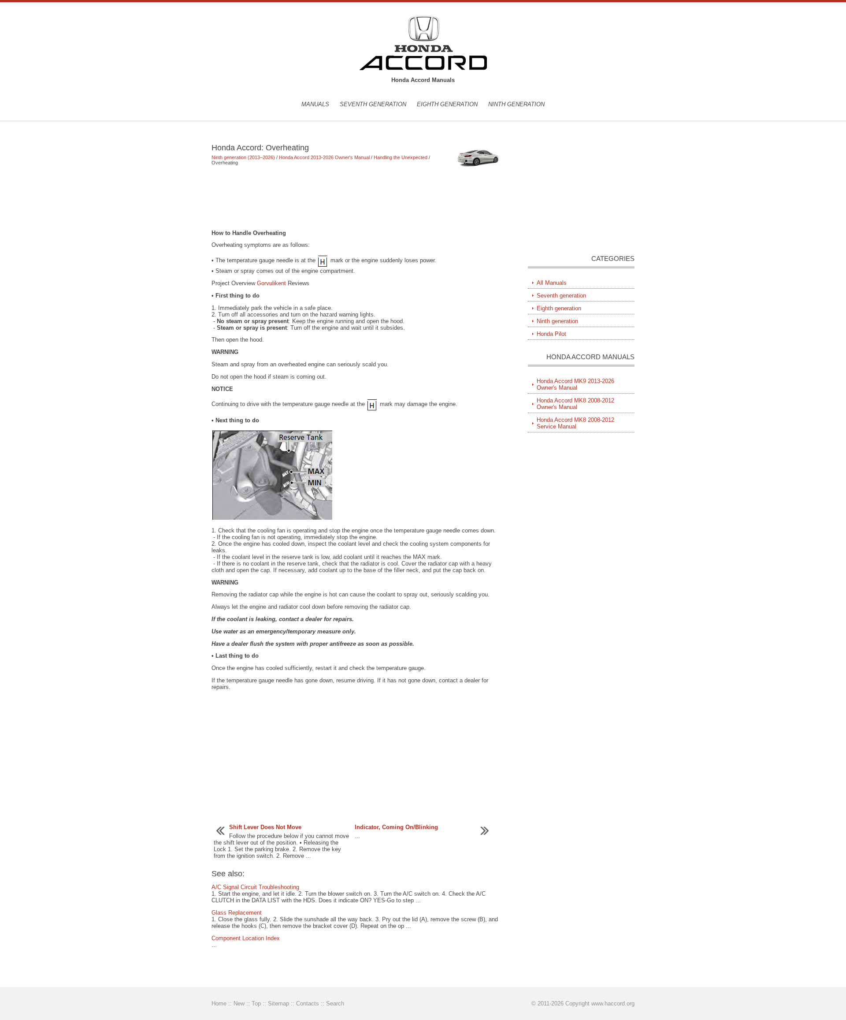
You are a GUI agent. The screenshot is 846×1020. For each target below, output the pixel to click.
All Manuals (552, 282)
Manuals (315, 104)
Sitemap (278, 1003)
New (239, 1003)
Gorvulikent (271, 283)
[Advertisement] (357, 197)
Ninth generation (516, 104)
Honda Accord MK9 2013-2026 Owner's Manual (575, 384)
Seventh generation (373, 104)
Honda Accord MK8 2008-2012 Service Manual (575, 423)
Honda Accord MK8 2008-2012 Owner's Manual (575, 403)
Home (219, 1003)
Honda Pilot (551, 334)
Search (335, 1003)
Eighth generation (447, 104)
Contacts (307, 1003)
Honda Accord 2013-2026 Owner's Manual (324, 157)
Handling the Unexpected (400, 157)
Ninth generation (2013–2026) (243, 157)
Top (256, 1003)
